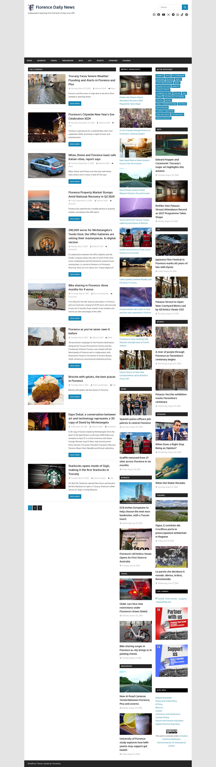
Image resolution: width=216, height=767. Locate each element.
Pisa (184, 93)
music (177, 83)
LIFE (158, 229)
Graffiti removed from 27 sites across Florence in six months (135, 461)
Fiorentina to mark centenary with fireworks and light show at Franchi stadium (134, 342)
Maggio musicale (163, 118)
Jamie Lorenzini (99, 478)
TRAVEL (124, 574)
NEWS (123, 389)
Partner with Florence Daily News (169, 720)
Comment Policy (162, 717)
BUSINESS (125, 477)
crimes (159, 97)
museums (160, 79)
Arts (80, 60)
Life (90, 60)
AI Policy (159, 704)
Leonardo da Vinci (164, 93)
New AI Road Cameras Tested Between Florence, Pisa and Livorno (135, 700)
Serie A (178, 79)
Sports (100, 60)
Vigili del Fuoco (163, 114)
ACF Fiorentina (178, 76)
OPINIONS (161, 414)
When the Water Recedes (170, 483)
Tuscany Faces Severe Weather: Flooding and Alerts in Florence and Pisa (91, 80)
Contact (159, 711)
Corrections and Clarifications (168, 714)
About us (159, 707)
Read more (75, 104)
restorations (162, 107)
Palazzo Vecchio (163, 86)
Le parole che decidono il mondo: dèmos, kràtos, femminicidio (170, 575)
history (177, 93)
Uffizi (167, 76)
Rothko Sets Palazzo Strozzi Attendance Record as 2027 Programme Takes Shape (131, 100)
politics (159, 100)
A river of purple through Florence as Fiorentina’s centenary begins (170, 355)
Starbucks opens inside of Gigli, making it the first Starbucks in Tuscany (89, 470)
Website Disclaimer (164, 698)
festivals (182, 104)
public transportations (166, 104)
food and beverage (164, 83)
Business (41, 60)
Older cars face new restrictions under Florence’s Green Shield (133, 607)
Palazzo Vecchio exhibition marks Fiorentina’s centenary (171, 398)
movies (168, 100)
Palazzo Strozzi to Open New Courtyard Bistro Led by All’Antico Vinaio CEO (134, 375)
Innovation (67, 60)
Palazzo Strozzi (163, 90)
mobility (175, 86)
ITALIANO (161, 495)
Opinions (113, 60)
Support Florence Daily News (168, 724)
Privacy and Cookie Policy (166, 701)
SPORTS (160, 322)
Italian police (177, 114)
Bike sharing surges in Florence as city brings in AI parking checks (136, 649)
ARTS (159, 129)
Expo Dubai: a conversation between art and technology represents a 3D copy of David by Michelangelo (92, 418)
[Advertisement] (108, 38)
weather (169, 79)
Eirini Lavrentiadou (100, 294)
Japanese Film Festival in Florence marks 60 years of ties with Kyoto (172, 263)
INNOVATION (126, 666)
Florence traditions (165, 111)
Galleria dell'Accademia (174, 97)
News (29, 60)
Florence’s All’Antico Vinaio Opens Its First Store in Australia (136, 557)
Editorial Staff (100, 88)
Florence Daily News (55, 7)
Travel (54, 60)
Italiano (126, 60)
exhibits (159, 76)
